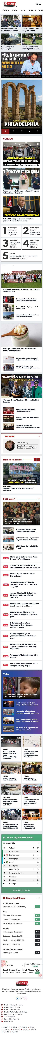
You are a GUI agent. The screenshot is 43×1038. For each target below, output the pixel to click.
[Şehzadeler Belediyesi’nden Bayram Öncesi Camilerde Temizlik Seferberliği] (8, 539)
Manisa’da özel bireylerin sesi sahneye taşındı (29, 826)
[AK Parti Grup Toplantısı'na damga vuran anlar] (8, 729)
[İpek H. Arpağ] (10, 445)
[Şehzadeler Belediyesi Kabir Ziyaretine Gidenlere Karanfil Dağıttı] (32, 789)
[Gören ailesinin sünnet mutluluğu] (32, 768)
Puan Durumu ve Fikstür (13, 1014)
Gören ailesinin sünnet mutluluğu (30, 779)
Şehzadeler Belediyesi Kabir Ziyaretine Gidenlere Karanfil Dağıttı (31, 802)
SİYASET (15, 10)
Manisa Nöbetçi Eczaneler (13, 1005)
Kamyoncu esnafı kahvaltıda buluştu (10, 779)
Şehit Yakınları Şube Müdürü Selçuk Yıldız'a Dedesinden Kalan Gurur (31, 754)
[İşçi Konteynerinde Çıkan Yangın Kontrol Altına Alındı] (8, 704)
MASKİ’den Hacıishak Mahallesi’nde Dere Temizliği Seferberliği (10, 826)
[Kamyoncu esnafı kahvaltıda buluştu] (11, 768)
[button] (35, 459)
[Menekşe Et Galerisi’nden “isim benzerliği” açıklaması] (21, 474)
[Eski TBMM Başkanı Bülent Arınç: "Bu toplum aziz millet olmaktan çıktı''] (8, 720)
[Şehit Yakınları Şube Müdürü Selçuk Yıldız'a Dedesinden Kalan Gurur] (32, 741)
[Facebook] (17, 998)
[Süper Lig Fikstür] (39, 898)
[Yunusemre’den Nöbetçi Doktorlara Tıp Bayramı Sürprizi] (8, 530)
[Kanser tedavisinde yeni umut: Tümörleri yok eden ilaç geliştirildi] (11, 789)
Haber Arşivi (8, 1021)
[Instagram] (25, 998)
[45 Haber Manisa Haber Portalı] (9, 3)
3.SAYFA (12, 254)
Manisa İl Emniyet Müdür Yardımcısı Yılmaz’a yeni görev (34, 244)
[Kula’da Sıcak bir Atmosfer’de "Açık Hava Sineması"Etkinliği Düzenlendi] (11, 741)
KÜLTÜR (15, 1032)
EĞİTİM (33, 1030)
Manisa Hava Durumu (12, 1007)
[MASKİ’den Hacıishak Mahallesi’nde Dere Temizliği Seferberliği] (11, 814)
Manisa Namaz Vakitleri (12, 1009)
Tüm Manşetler (9, 1017)
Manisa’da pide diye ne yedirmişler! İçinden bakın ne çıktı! (24, 257)
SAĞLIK (6, 1032)
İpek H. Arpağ (22, 442)
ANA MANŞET (12, 228)
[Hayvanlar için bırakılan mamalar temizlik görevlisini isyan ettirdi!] (8, 712)
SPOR (23, 10)
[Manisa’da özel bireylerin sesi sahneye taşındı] (32, 814)
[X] (21, 998)
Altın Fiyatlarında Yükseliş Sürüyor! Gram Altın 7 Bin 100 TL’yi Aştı (24, 584)
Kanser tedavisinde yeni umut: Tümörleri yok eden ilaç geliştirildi (10, 802)
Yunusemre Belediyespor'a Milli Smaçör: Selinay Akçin (24, 664)
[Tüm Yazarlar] (39, 436)
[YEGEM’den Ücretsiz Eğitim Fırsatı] (8, 547)
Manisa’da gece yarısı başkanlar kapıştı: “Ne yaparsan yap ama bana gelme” (13, 232)
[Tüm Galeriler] (39, 499)
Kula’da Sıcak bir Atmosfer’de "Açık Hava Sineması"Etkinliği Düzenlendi (23, 646)
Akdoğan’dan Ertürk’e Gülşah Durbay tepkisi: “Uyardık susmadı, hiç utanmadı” (15, 244)
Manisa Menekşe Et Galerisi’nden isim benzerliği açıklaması (35, 232)
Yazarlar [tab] (10, 436)
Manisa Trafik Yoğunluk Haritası (15, 1012)
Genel (5, 1027)
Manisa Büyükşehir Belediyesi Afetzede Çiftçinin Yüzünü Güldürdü (23, 595)
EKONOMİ (32, 10)
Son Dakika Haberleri (11, 1019)
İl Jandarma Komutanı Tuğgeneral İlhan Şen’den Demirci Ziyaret (21, 625)
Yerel (5, 749)
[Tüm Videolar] (39, 674)
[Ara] (37, 4)
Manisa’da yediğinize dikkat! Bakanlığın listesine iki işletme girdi (23, 614)
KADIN (25, 1030)
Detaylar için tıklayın (21, 890)
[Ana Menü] (40, 4)
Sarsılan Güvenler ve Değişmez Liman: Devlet (27, 447)
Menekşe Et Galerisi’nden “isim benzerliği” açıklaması (18, 489)
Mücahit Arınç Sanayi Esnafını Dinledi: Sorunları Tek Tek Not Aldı (25, 566)
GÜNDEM (5, 10)
